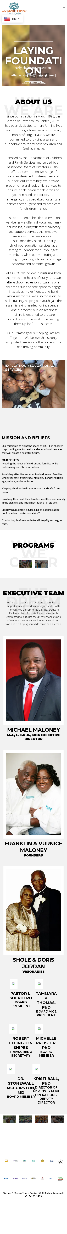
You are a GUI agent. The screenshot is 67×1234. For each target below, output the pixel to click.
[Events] (41, 1119)
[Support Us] (26, 1119)
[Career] (57, 1119)
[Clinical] (41, 563)
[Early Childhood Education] (25, 563)
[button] (64, 8)
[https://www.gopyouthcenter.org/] (14, 8)
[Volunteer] (10, 1119)
